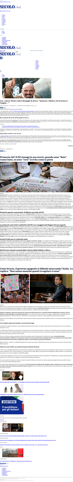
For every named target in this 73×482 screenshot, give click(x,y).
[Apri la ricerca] (0, 71)
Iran (3, 74)
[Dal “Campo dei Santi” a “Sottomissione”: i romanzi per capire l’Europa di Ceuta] (12, 456)
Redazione (4, 38)
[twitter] (2, 0)
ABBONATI (5, 1)
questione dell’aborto (5, 135)
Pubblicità (4, 42)
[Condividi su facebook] (0, 108)
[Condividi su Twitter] (5, 108)
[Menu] (0, 56)
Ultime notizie (4, 41)
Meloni (3, 32)
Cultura (37, 66)
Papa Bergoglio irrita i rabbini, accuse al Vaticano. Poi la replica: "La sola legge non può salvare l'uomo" (21, 127)
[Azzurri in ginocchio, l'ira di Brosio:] (12, 379)
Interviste (4, 24)
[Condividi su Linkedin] (2, 108)
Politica (3, 14)
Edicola (1, 1)
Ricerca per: (2, 51)
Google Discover (12, 109)
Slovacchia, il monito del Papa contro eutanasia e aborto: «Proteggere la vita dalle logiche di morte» (20, 126)
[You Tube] (1, 0)
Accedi (9, 1)
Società (3, 18)
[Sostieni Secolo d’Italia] (12, 414)
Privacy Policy (5, 44)
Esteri (3, 16)
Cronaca (3, 15)
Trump (3, 33)
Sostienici (4, 39)
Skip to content (2, 50)
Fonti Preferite (19, 109)
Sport (3, 23)
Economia (4, 19)
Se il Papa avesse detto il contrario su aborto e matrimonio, (23, 111)
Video (3, 17)
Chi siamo (4, 37)
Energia (37, 67)
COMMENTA (70, 145)
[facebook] (0, 0)
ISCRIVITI (2, 419)
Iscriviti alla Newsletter (6, 40)
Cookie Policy (4, 43)
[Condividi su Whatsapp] (3, 108)
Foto (3, 25)
